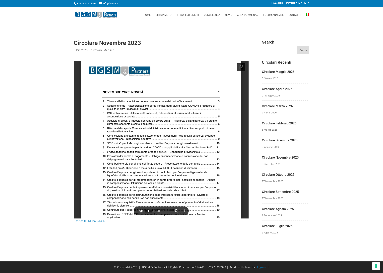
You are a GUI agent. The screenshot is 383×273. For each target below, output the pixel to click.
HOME (147, 15)
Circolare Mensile (102, 50)
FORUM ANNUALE (273, 15)
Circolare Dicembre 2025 (279, 140)
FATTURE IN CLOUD (297, 3)
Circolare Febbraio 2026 (279, 123)
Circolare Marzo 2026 (277, 106)
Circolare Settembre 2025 (280, 192)
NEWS (228, 15)
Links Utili (277, 3)
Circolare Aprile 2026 (277, 89)
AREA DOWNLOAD (247, 15)
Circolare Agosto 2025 (278, 209)
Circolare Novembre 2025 (280, 157)
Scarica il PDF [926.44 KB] (91, 221)
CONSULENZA (212, 15)
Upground (262, 267)
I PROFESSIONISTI (188, 15)
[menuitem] (307, 18)
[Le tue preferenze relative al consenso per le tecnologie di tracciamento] (376, 266)
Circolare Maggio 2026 (278, 72)
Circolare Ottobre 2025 (278, 175)
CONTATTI (295, 15)
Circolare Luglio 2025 (277, 226)
